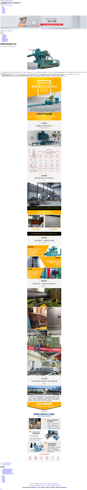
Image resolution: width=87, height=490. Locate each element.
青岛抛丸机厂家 (35, 487)
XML (8, 0)
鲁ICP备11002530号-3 (44, 483)
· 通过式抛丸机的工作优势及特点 (7, 472)
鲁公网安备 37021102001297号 (56, 485)
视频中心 (3, 9)
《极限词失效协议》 (55, 483)
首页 (3, 6)
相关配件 (3, 10)
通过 (14, 46)
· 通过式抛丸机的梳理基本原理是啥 (7, 473)
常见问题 (3, 8)
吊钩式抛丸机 (43, 487)
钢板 (13, 46)
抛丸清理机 (65, 487)
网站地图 (10, 0)
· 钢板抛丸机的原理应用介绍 (6, 471)
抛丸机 (3, 7)
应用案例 (3, 11)
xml (51, 483)
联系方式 (3, 13)
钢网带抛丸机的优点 (7, 464)
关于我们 (3, 12)
